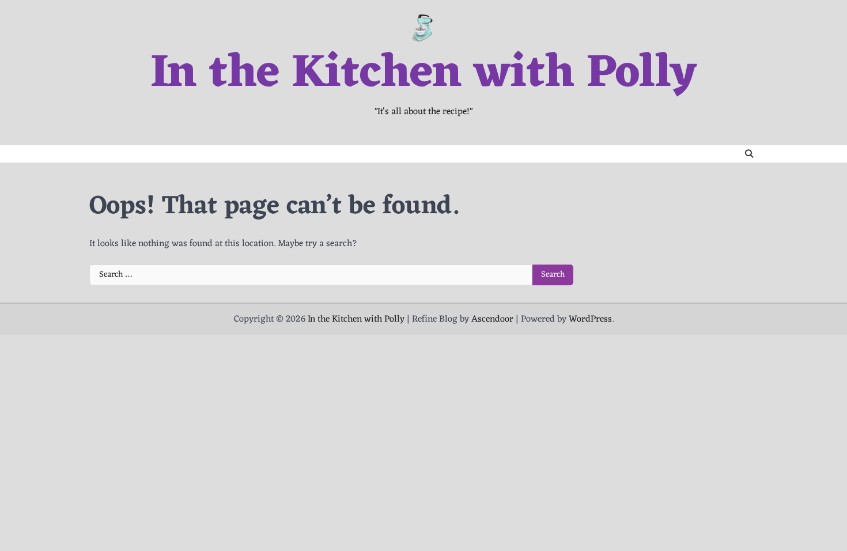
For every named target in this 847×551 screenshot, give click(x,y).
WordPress (590, 319)
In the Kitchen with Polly (423, 74)
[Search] (749, 154)
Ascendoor (492, 319)
